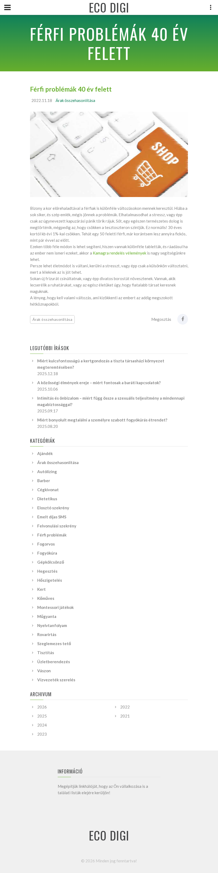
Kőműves (45, 598)
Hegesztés (47, 571)
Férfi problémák (51, 534)
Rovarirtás (46, 634)
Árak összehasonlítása (75, 100)
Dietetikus (47, 498)
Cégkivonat (48, 489)
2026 (42, 706)
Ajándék (45, 453)
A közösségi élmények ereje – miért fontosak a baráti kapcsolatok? (99, 382)
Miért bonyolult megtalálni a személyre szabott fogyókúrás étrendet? (102, 419)
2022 (125, 706)
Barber (43, 480)
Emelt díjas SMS (51, 516)
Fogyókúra (47, 553)
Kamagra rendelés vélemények (119, 253)
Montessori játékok (55, 607)
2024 (42, 725)
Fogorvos (46, 544)
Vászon (44, 670)
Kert (41, 589)
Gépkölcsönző (50, 562)
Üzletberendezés (53, 661)
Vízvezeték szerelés (56, 679)
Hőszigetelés (49, 580)
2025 (42, 716)
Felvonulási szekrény (56, 525)
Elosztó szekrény (53, 507)
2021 (125, 716)
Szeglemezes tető (54, 643)
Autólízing (47, 471)
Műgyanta (46, 616)
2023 (42, 734)
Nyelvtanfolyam (52, 625)
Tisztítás (45, 652)
